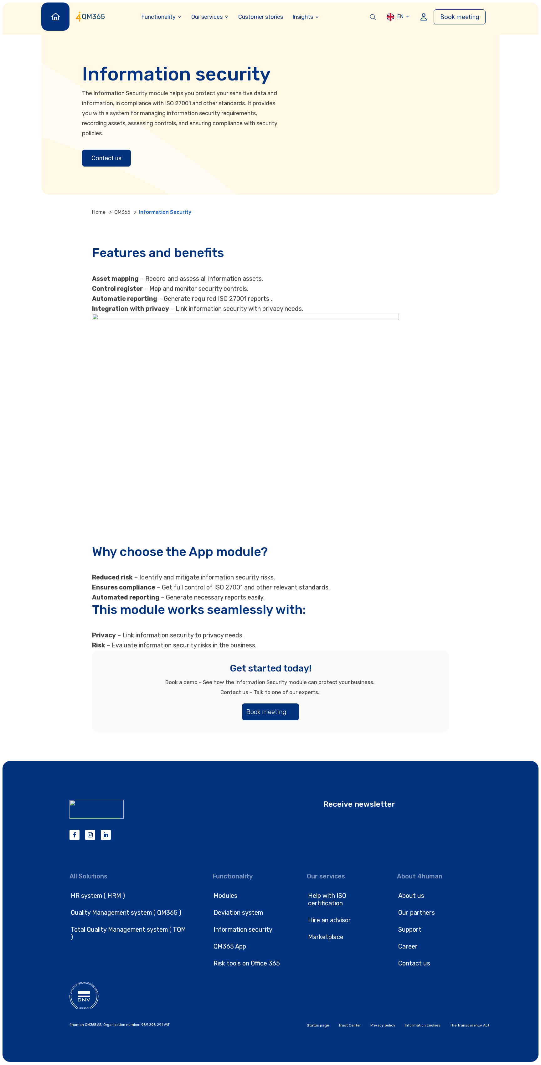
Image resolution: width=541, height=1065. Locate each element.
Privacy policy (382, 1025)
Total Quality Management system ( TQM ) (128, 933)
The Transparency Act (469, 1025)
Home (99, 212)
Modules (225, 895)
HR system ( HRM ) (98, 895)
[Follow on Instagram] (90, 835)
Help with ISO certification (327, 899)
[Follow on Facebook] (75, 835)
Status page (318, 1025)
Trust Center (349, 1025)
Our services (207, 17)
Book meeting (459, 17)
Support (409, 929)
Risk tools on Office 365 (247, 963)
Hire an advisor (329, 920)
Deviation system (238, 912)
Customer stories (260, 17)
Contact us (106, 158)
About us (411, 895)
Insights (302, 17)
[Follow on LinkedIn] (106, 835)
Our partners (416, 912)
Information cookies (423, 1025)
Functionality (158, 17)
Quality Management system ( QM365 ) (126, 912)
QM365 (122, 212)
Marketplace (325, 937)
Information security (243, 929)
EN (400, 16)
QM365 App (230, 946)
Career (408, 946)
